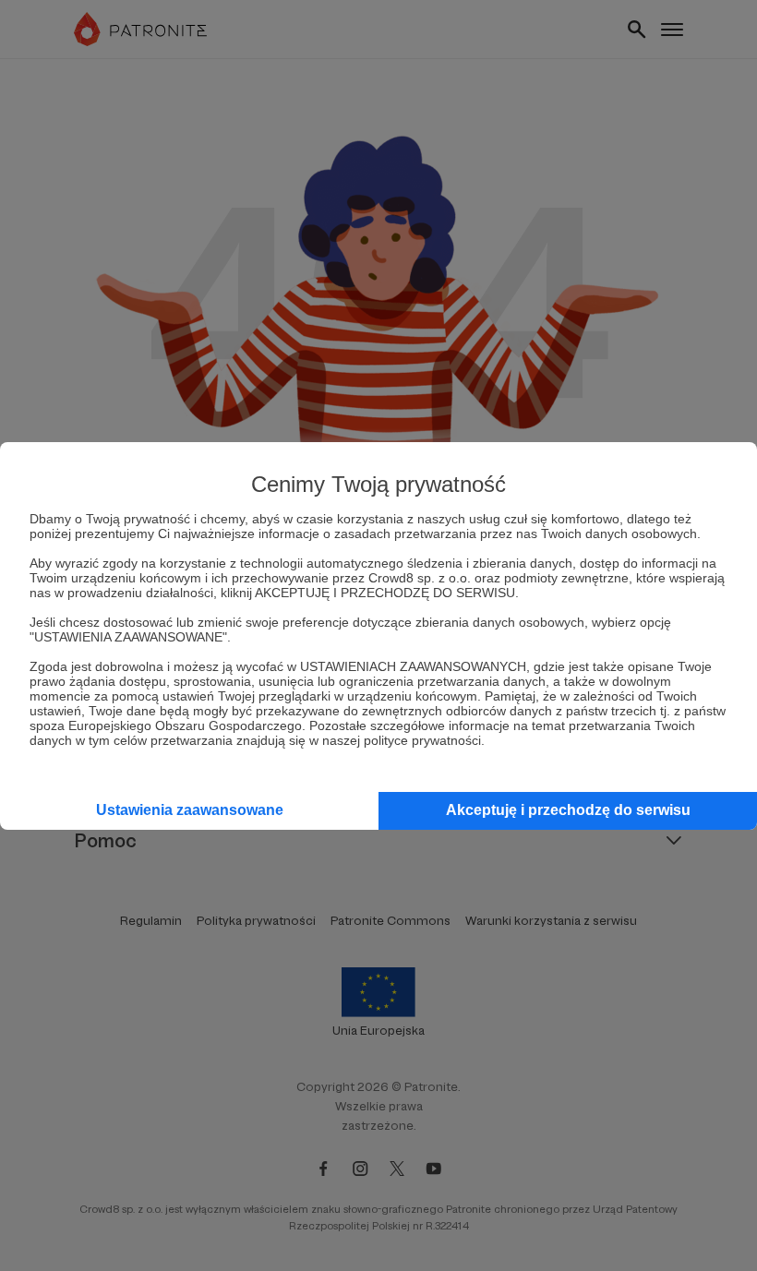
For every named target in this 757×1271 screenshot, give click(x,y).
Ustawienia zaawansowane (189, 810)
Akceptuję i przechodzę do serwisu (568, 810)
